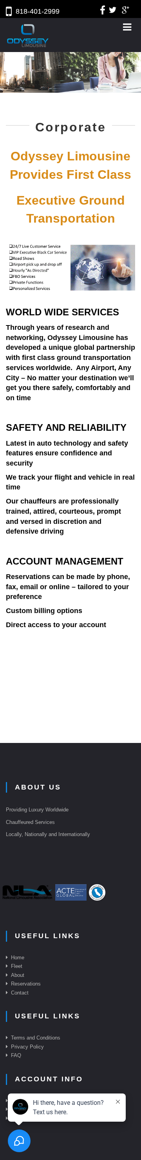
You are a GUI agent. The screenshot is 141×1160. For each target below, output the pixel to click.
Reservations (26, 984)
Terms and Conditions (35, 1038)
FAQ (16, 1055)
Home (17, 957)
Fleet (16, 966)
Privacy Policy (27, 1047)
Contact (20, 993)
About (17, 975)
